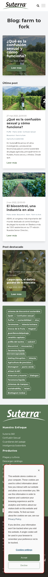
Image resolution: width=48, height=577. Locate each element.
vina (37, 320)
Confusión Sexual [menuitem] (11, 438)
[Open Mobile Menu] (43, 5)
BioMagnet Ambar (16, 393)
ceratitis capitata (16, 337)
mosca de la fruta (16, 329)
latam (27, 388)
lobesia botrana (29, 324)
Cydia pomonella (33, 272)
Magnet (32, 329)
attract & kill (14, 371)
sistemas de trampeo (18, 384)
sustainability (14, 388)
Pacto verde (17, 132)
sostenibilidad (24, 320)
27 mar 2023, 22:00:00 (17, 61)
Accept (24, 558)
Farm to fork (21, 135)
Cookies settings (24, 550)
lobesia (32, 358)
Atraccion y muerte (17, 375)
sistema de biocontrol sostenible (24, 311)
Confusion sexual (29, 132)
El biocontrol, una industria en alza (21, 208)
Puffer (9, 132)
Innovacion (26, 346)
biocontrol (13, 346)
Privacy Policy (14, 519)
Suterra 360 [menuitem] (9, 434)
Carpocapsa (11, 275)
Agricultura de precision (19, 362)
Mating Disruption (16, 358)
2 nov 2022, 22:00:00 (16, 202)
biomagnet (13, 367)
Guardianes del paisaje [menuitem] (14, 442)
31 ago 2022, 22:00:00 (16, 287)
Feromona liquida (16, 380)
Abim (28, 214)
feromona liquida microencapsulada (16, 352)
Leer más (16, 68)
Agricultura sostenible (15, 139)
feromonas (13, 324)
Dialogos (34, 375)
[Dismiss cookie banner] (39, 471)
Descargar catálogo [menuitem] (13, 461)
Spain (10, 316)
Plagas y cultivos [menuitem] (11, 457)
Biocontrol (11, 135)
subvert (31, 342)
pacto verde (28, 367)
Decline (24, 565)
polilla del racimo (16, 342)
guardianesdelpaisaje (18, 333)
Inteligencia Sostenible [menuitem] (14, 445)
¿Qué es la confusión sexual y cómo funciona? (24, 123)
